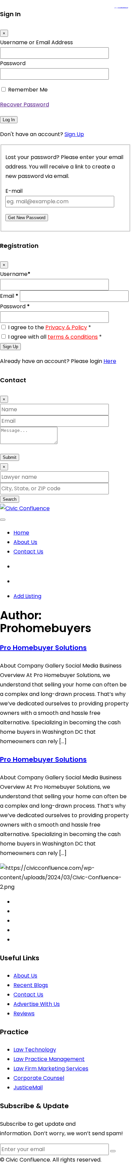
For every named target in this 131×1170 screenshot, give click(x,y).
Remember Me (28, 90)
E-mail (14, 191)
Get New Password (26, 217)
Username (15, 274)
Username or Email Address (36, 42)
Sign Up (74, 134)
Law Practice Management (49, 1059)
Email (9, 296)
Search (9, 499)
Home (21, 533)
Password (13, 63)
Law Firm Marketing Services (50, 1068)
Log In (9, 119)
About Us (25, 542)
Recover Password (24, 104)
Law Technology (34, 1050)
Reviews (24, 1013)
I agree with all (55, 337)
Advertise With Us (36, 1004)
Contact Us (28, 551)
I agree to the (49, 327)
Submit (9, 457)
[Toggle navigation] (2, 520)
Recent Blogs (30, 985)
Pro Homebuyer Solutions (43, 647)
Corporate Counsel (38, 1078)
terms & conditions (73, 337)
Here (109, 361)
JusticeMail (28, 1087)
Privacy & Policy (66, 327)
